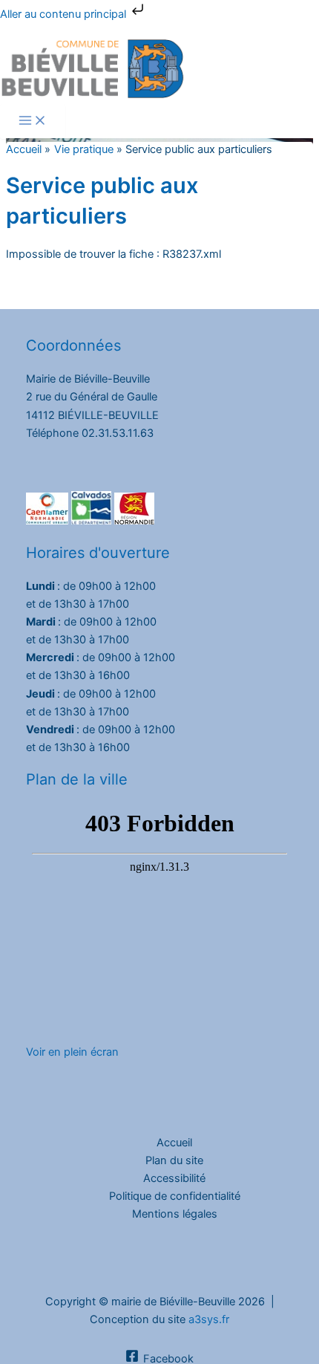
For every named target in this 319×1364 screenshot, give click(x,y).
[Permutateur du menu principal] (32, 121)
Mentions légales (174, 1214)
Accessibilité (174, 1178)
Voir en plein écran (72, 1052)
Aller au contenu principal (64, 14)
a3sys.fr (208, 1319)
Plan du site (174, 1160)
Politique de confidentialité (174, 1196)
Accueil (174, 1142)
